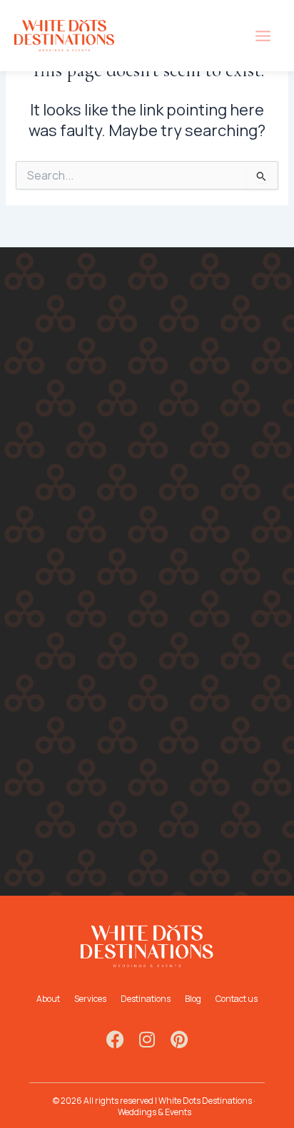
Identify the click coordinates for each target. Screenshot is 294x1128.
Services (90, 999)
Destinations (146, 999)
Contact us (237, 999)
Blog (193, 999)
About (48, 999)
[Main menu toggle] (263, 36)
